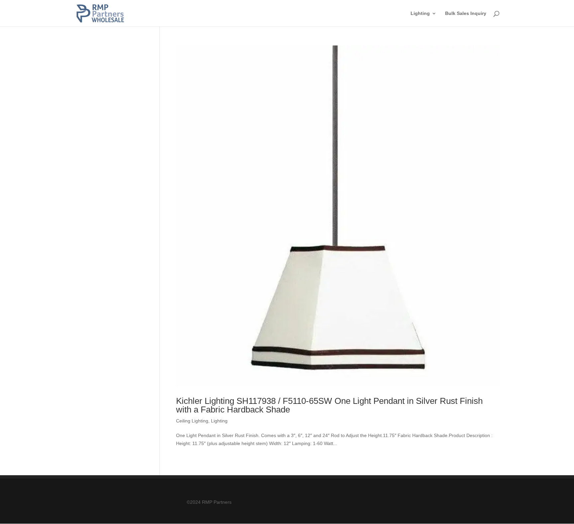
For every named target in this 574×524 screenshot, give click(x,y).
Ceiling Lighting (192, 420)
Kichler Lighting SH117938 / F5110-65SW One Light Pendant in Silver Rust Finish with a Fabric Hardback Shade (329, 405)
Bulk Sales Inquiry (465, 13)
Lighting (420, 13)
